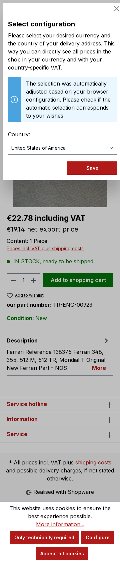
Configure (98, 537)
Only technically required (44, 537)
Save (92, 168)
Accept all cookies (62, 553)
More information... (60, 524)
